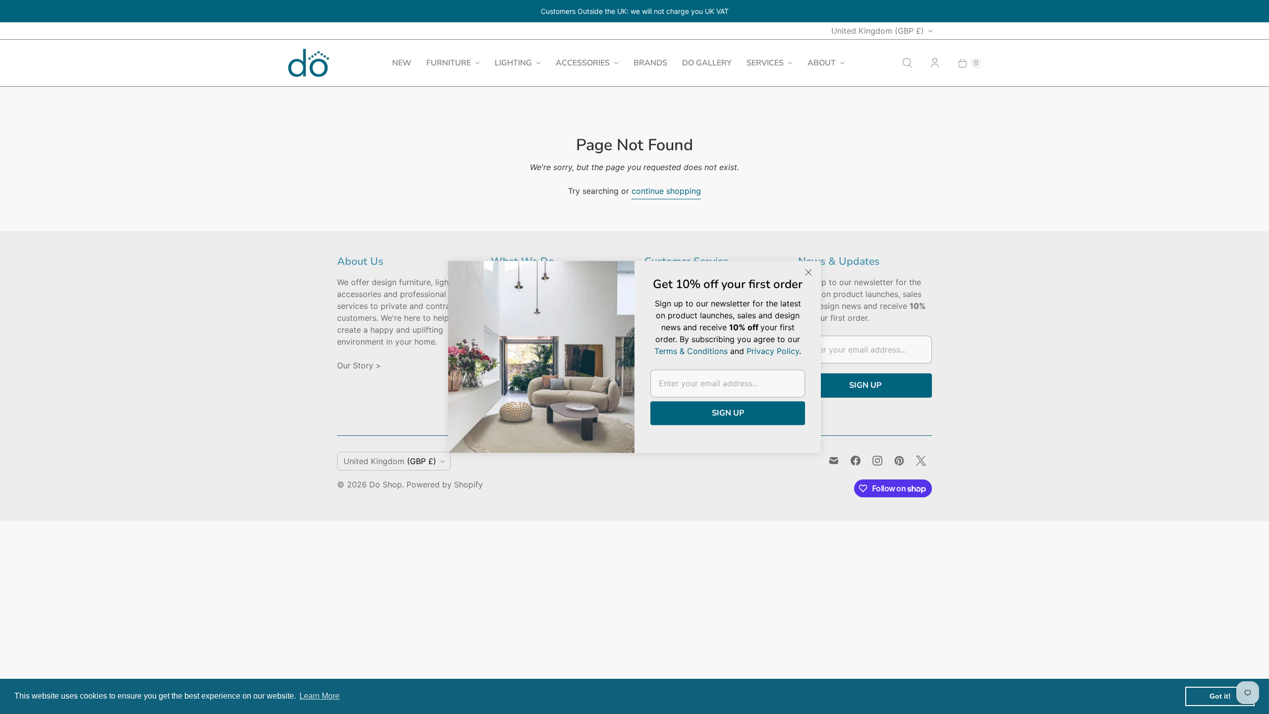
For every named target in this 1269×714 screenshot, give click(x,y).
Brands (650, 63)
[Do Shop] (309, 63)
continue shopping (666, 191)
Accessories (583, 63)
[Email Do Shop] (834, 461)
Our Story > (359, 365)
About (822, 63)
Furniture (448, 63)
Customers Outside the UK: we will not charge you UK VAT (635, 11)
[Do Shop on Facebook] (855, 461)
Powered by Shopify (444, 484)
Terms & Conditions (691, 352)
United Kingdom (877, 31)
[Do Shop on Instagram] (877, 461)
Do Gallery (707, 63)
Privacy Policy (773, 352)
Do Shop (385, 484)
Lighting (513, 63)
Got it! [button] (1220, 696)
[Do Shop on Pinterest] (899, 461)
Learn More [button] (319, 696)
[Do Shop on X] (921, 461)
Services (765, 63)
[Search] (907, 63)
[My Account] (935, 63)
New (401, 63)
